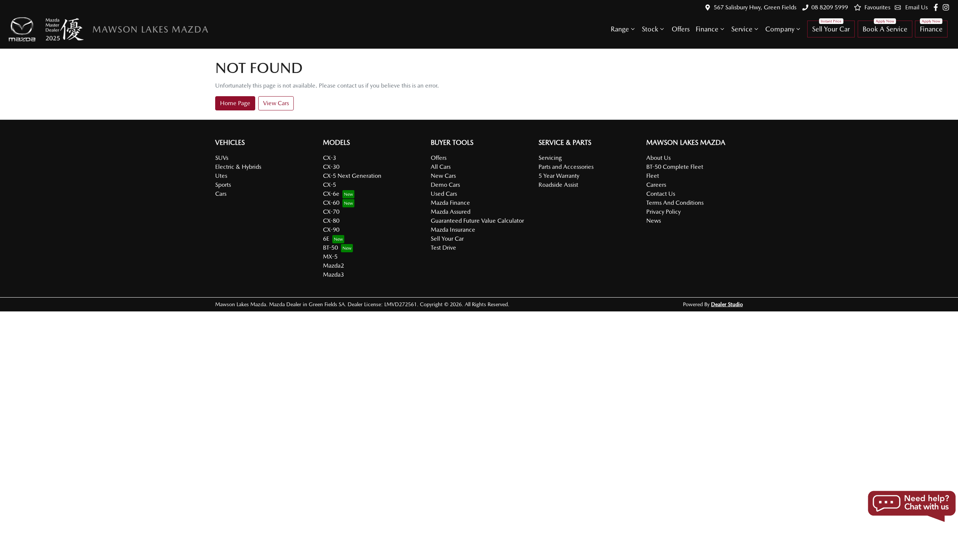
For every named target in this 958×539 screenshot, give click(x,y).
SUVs (221, 157)
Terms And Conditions (675, 202)
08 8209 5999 (829, 7)
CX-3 (329, 157)
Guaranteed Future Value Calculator (477, 220)
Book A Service (885, 29)
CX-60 (331, 202)
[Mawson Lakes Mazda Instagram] (947, 7)
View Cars (276, 103)
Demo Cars (445, 184)
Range (620, 29)
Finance (707, 29)
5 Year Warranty (559, 175)
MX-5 (330, 256)
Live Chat (911, 506)
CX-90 (331, 229)
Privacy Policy (663, 211)
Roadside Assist (558, 184)
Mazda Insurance (453, 229)
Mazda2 (333, 265)
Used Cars (444, 193)
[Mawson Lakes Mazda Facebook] (937, 7)
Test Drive (443, 247)
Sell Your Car (831, 29)
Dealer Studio (727, 304)
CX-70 (331, 211)
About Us (658, 157)
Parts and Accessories (566, 166)
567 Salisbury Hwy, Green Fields (755, 7)
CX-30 (331, 166)
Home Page (235, 103)
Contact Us (660, 193)
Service (742, 29)
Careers (656, 184)
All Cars (441, 166)
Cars (220, 193)
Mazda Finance (450, 202)
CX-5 (329, 184)
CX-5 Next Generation (352, 175)
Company (779, 29)
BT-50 (330, 247)
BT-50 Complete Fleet (674, 166)
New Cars (443, 175)
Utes (221, 175)
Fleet (652, 175)
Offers (681, 29)
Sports (223, 184)
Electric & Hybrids (238, 166)
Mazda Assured (450, 211)
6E (326, 238)
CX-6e (331, 193)
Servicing (550, 157)
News (653, 220)
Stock (650, 29)
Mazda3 (333, 274)
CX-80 (331, 220)
